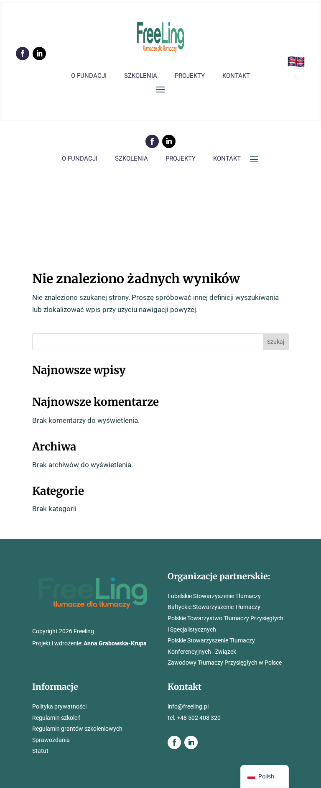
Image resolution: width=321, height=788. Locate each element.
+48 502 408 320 (199, 717)
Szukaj (275, 341)
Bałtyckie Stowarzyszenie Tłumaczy (214, 607)
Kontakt (236, 76)
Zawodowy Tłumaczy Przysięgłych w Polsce (225, 662)
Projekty (190, 76)
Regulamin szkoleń (56, 717)
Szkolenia (140, 76)
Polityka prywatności (59, 706)
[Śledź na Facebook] (22, 53)
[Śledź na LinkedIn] (39, 53)
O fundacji (89, 76)
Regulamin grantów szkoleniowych (77, 728)
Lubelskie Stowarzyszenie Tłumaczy (214, 596)
